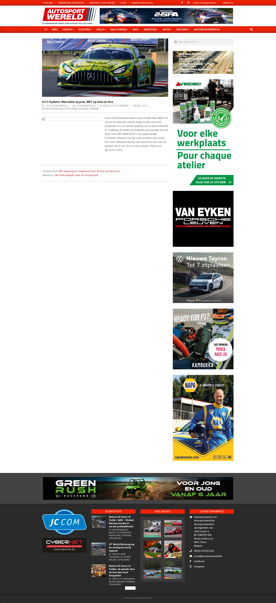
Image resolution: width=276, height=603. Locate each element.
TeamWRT (94, 109)
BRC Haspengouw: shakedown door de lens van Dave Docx (89, 171)
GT (113, 105)
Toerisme (126, 549)
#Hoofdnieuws (120, 543)
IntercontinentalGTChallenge (60, 109)
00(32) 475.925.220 (204, 564)
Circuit (107, 105)
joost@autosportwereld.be (208, 569)
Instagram (199, 580)
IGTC (145, 105)
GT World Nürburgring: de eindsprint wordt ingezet (122, 561)
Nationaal (126, 546)
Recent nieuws (116, 595)
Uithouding (122, 105)
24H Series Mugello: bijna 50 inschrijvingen (76, 175)
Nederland (115, 549)
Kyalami (83, 109)
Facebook (199, 575)
